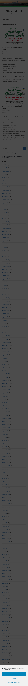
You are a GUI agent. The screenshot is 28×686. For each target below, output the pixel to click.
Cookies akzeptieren (14, 674)
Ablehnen (14, 678)
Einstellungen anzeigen (14, 682)
